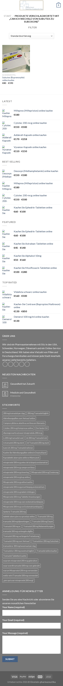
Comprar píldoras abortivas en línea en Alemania (24, 423)
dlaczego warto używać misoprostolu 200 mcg (22, 433)
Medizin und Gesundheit (23, 392)
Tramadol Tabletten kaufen (14, 556)
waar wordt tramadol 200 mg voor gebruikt (21, 565)
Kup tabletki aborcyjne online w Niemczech (21, 457)
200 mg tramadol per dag (14, 413)
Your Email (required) (13, 620)
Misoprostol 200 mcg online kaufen (18, 482)
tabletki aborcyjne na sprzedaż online (19, 516)
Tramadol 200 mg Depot (42, 521)
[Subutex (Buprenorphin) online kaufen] (16, 58)
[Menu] (4, 5)
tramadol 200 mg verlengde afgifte (18, 531)
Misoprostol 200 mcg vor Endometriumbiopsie (22, 506)
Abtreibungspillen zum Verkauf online (19, 418)
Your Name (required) (13, 607)
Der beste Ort (42, 428)
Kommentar (15, 396)
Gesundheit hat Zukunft (22, 383)
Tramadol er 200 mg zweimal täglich (18, 551)
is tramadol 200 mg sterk (13, 443)
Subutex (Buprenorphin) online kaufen (13, 78)
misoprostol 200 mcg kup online (16, 477)
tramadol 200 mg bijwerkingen (16, 521)
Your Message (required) (15, 633)
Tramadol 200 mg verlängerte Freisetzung (21, 536)
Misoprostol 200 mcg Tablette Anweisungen (21, 497)
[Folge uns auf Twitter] (16, 364)
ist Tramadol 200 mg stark (38, 443)
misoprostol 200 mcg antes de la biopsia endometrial (25, 462)
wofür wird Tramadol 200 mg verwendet (20, 575)
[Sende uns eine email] (21, 364)
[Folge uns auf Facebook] (5, 364)
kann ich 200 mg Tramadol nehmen (18, 448)
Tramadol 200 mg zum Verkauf (16, 541)
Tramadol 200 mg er (11, 526)
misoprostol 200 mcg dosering (16, 472)
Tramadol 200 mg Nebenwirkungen (38, 526)
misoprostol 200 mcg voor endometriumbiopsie (23, 502)
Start (7, 15)
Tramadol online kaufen (47, 551)
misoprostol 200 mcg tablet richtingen (19, 492)
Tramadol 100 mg (45, 516)
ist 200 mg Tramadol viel (36, 438)
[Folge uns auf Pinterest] (27, 364)
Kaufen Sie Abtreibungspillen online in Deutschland (24, 452)
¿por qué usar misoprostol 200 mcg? (18, 580)
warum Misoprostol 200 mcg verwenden (20, 570)
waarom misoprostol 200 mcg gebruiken (20, 560)
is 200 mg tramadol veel (13, 438)
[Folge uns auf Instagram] (10, 364)
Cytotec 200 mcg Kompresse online (18, 428)
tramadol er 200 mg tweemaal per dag (19, 546)
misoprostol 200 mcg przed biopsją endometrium (23, 487)
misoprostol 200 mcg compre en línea (19, 467)
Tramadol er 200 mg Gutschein (45, 541)
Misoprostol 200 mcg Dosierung (44, 472)
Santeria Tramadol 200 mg (14, 511)
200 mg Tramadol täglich (37, 413)
